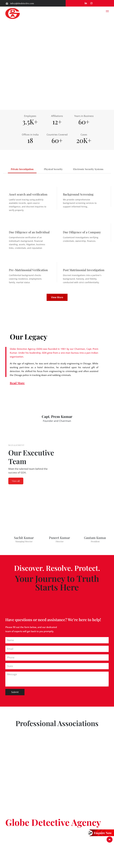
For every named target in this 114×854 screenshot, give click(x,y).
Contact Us (11, 840)
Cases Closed (69, 836)
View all (16, 481)
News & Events (87, 836)
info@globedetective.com (22, 3)
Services (36, 836)
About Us (10, 836)
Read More (17, 382)
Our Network (52, 836)
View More (57, 297)
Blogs (102, 836)
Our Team (23, 836)
